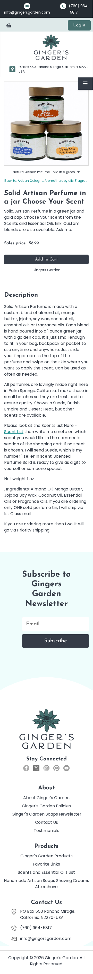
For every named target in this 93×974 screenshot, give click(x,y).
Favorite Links (46, 864)
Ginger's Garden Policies (46, 806)
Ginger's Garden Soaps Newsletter (46, 814)
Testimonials (46, 831)
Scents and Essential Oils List (46, 872)
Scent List (13, 432)
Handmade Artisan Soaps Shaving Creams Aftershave (46, 884)
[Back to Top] (84, 955)
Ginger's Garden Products (46, 856)
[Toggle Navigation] (85, 83)
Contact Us (46, 822)
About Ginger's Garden (46, 798)
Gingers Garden (46, 270)
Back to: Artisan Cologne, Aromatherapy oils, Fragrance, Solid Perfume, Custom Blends (46, 180)
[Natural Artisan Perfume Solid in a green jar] (46, 123)
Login (79, 25)
